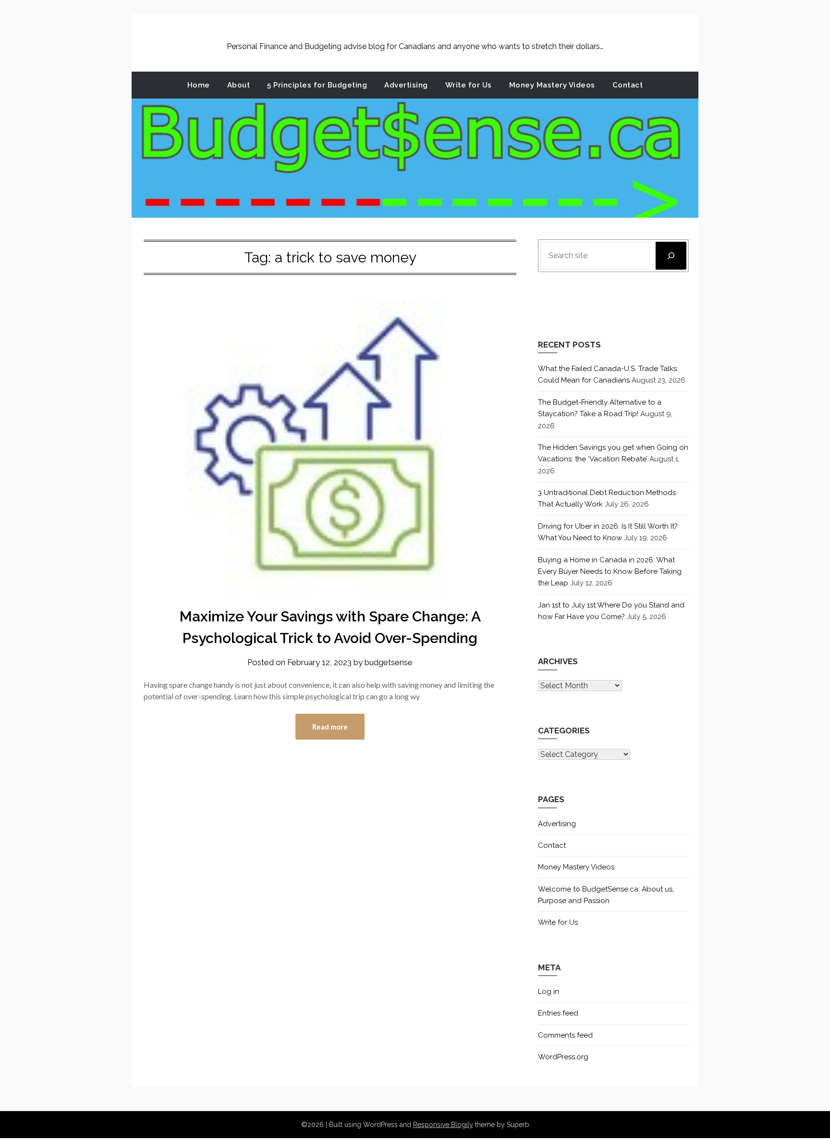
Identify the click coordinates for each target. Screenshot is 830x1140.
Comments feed (565, 1035)
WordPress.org (563, 1057)
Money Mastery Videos (552, 85)
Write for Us (468, 85)
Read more (330, 726)
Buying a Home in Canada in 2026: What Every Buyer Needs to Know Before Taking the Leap (610, 572)
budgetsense (389, 662)
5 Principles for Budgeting (317, 85)
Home (198, 85)
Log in (548, 991)
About (238, 85)
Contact (627, 85)
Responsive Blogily (443, 1124)
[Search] (671, 256)
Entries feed (558, 1013)
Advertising (406, 85)
